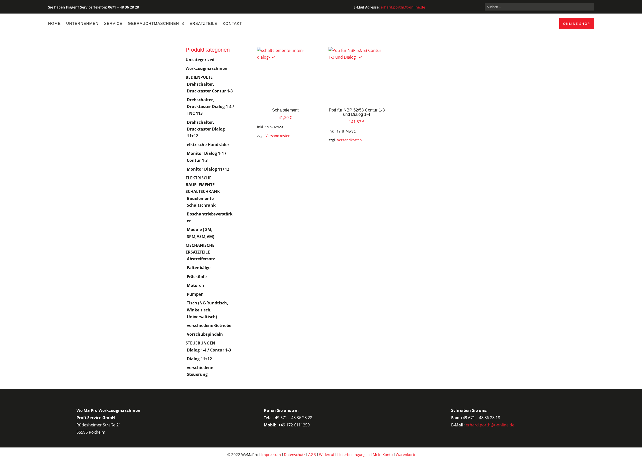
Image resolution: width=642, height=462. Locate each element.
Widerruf (326, 454)
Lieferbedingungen (353, 454)
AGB (312, 454)
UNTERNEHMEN (82, 23)
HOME (54, 23)
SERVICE (113, 23)
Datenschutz (294, 454)
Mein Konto (383, 454)
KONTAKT (232, 23)
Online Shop (576, 23)
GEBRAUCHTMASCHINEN (153, 23)
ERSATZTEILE (203, 23)
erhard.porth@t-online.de (403, 7)
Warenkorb (405, 454)
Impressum (271, 454)
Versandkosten (278, 135)
